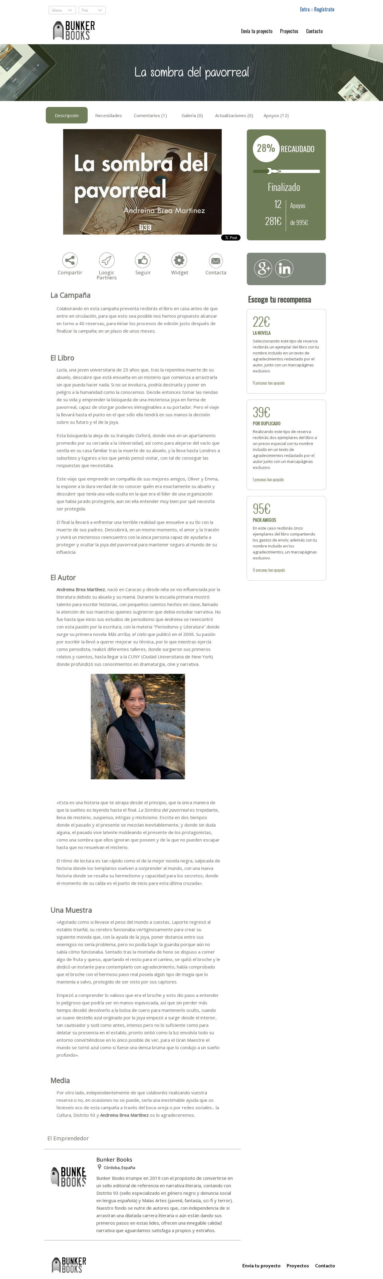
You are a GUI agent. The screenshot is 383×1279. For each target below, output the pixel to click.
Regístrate (324, 9)
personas (261, 383)
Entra (305, 9)
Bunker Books (114, 1159)
